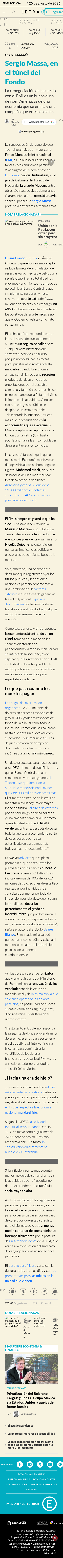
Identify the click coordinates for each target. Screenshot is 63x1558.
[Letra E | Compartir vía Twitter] (23, 1291)
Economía (12, 175)
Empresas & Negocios (43, 1484)
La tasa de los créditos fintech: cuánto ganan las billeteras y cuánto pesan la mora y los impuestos (30, 1444)
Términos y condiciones (29, 1549)
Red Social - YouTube (50, 1464)
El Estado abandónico (20, 1425)
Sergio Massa (41, 201)
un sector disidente (23, 1241)
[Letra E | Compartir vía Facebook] (34, 1291)
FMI (34, 1303)
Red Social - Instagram (30, 1464)
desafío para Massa (22, 1265)
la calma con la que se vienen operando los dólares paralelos (31, 999)
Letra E (12, 45)
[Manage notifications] (55, 1538)
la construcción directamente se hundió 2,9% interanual (26, 1147)
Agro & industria (17, 1484)
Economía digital (29, 22)
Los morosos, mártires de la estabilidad (31, 1433)
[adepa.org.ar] (42, 1523)
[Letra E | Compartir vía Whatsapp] (12, 1291)
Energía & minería (19, 1479)
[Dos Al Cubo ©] (17, 1523)
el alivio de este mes (43, 808)
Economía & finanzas (27, 45)
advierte (25, 858)
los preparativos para (30, 1275)
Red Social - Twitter (40, 1464)
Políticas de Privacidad (49, 1551)
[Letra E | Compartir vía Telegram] (44, 1291)
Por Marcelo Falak (15, 121)
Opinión (31, 1489)
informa (31, 258)
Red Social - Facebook (20, 1464)
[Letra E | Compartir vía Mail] (55, 1291)
